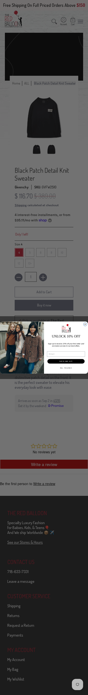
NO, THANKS (66, 368)
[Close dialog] (85, 324)
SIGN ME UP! (66, 361)
